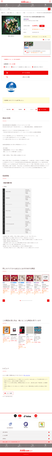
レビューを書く (47, 39)
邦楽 (24, 12)
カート (45, 6)
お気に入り (32, 6)
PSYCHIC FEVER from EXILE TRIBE (31, 20)
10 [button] (31, 300)
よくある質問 (5, 435)
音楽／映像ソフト (10, 12)
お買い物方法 (5, 432)
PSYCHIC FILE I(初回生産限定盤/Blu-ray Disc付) (35, 51)
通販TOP (3, 12)
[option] (6, 285)
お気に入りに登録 (26, 77)
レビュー (31, 109)
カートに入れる (26, 72)
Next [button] (48, 300)
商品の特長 (8, 109)
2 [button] (21, 300)
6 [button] (26, 300)
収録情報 (20, 109)
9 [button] (30, 300)
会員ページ (19, 6)
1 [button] (20, 300)
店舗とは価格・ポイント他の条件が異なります (11, 441)
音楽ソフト (19, 12)
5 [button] (25, 300)
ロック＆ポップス (30, 12)
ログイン (50, 2)
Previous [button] (4, 300)
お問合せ (4, 438)
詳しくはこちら (27, 375)
